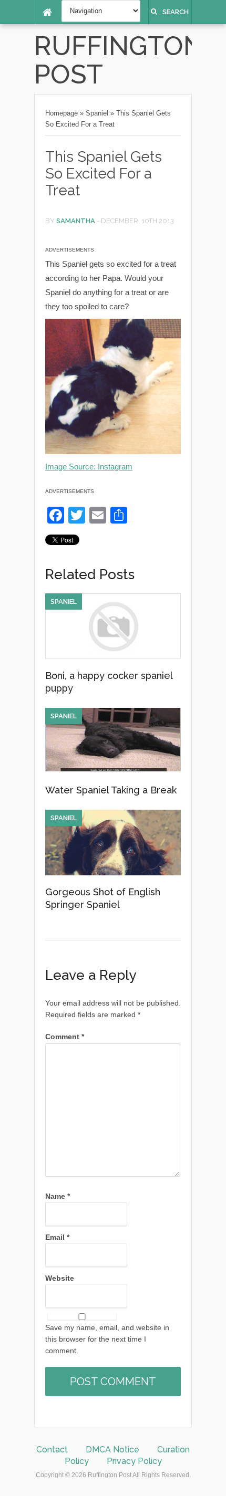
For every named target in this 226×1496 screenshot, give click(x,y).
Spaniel (97, 113)
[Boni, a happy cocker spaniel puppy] (113, 656)
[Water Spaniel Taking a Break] (113, 769)
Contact (52, 1450)
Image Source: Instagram (88, 466)
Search (175, 12)
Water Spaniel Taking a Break (111, 790)
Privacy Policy (134, 1461)
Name (57, 1196)
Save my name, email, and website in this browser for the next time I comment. (107, 1339)
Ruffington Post (118, 60)
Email (57, 1237)
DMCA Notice (112, 1450)
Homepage (61, 113)
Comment (64, 1036)
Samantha (75, 221)
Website (59, 1278)
